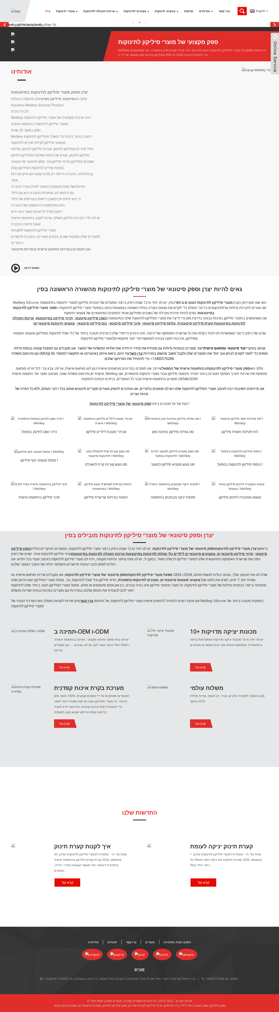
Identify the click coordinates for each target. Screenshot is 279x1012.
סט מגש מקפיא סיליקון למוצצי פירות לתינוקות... (173, 465)
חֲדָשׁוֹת (188, 11)
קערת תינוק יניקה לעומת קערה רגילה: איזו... (221, 849)
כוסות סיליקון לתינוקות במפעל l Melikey (239, 465)
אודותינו (204, 11)
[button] (4, 24)
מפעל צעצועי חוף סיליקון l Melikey (39, 460)
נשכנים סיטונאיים (89, 1005)
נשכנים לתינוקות (135, 11)
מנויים (139, 969)
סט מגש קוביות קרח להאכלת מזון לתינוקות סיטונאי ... (106, 465)
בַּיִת (47, 11)
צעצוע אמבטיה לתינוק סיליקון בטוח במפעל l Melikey (240, 497)
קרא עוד (64, 667)
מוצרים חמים (113, 1001)
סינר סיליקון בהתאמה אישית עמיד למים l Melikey (39, 497)
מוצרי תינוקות (65, 11)
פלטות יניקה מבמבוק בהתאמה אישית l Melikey (173, 497)
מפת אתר (96, 1001)
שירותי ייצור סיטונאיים (130, 338)
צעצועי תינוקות (165, 11)
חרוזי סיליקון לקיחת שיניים (145, 1005)
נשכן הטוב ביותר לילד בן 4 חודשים (186, 1005)
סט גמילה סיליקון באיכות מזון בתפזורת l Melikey (173, 432)
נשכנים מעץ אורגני (65, 1005)
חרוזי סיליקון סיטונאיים (235, 553)
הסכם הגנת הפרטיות (177, 942)
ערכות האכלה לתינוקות (99, 11)
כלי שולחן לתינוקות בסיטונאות (149, 553)
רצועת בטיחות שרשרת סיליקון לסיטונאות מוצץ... (106, 497)
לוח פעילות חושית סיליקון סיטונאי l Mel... (240, 432)
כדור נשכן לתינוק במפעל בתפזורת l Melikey (39, 432)
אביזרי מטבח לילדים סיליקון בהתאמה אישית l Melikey (106, 432)
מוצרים (150, 942)
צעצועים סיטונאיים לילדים (194, 553)
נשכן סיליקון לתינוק (114, 1005)
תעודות (112, 942)
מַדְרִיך (127, 1001)
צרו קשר (224, 11)
